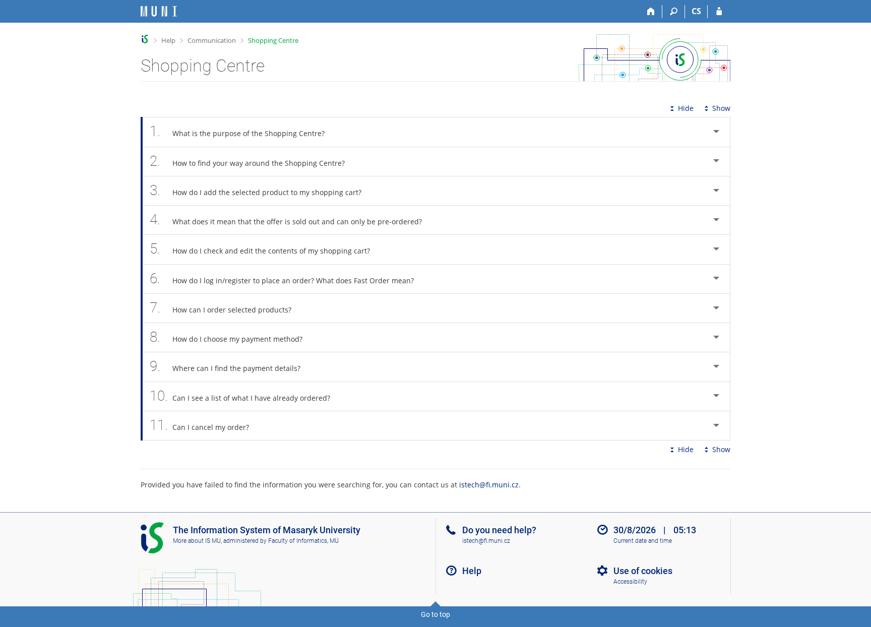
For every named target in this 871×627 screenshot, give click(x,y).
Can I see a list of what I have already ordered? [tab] (240, 396)
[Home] (651, 11)
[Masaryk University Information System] (159, 11)
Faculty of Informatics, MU (303, 540)
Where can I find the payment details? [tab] (225, 366)
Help (168, 40)
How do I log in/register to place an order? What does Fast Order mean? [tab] (282, 278)
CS (696, 11)
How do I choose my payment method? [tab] (226, 337)
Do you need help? (499, 530)
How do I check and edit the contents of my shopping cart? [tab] (260, 248)
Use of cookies (642, 571)
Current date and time (642, 540)
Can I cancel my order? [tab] (199, 425)
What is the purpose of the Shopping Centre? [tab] (237, 131)
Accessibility (630, 581)
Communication (212, 40)
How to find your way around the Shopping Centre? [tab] (247, 161)
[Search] (673, 11)
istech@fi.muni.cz (489, 484)
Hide (686, 108)
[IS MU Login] (719, 11)
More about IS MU (197, 540)
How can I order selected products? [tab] (220, 307)
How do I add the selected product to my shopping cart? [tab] (255, 190)
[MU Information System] (145, 39)
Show (721, 108)
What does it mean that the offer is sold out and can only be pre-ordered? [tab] (286, 219)
